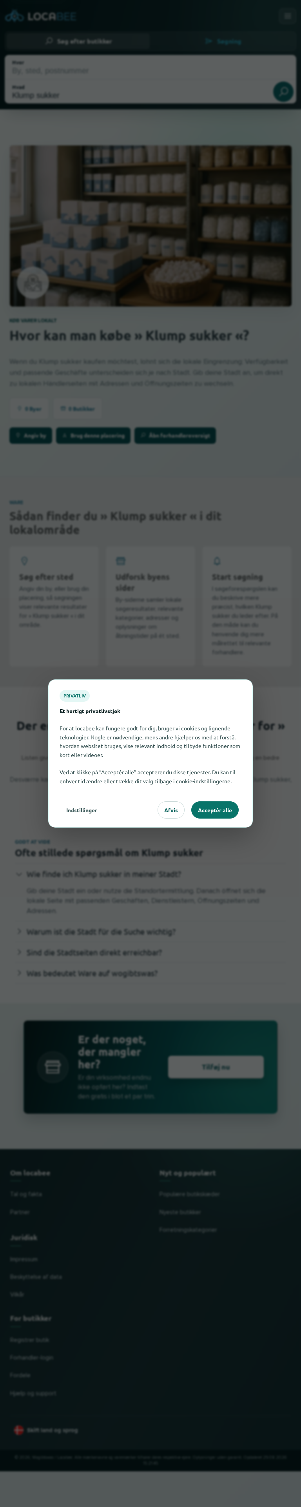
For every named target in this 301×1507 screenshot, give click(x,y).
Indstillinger (81, 809)
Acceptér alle (215, 809)
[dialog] (150, 753)
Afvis (171, 809)
